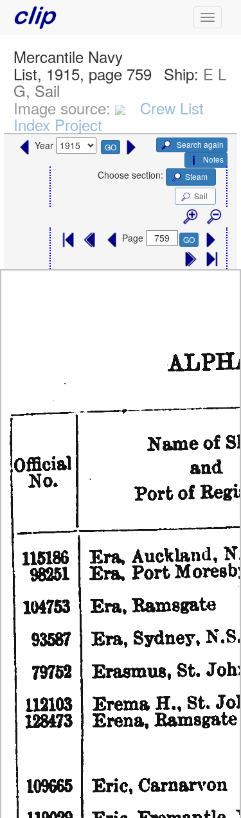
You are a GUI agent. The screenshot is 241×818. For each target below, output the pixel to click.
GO (110, 146)
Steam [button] (196, 176)
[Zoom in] (189, 217)
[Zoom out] (213, 217)
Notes (213, 159)
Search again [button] (199, 144)
